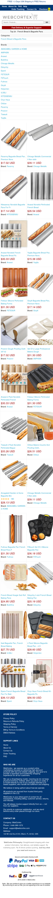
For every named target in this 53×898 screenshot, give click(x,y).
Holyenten (5, 89)
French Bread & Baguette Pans (13, 39)
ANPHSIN (5, 52)
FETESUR (5, 74)
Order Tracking (17, 9)
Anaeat (4, 56)
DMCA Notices (9, 732)
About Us (12, 6)
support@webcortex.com (19, 828)
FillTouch (4, 78)
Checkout (43, 9)
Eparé (3, 70)
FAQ (20, 6)
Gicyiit (3, 85)
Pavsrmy (4, 107)
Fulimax (4, 81)
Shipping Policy (9, 724)
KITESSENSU (6, 96)
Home (4, 6)
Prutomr (4, 110)
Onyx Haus (5, 99)
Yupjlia (3, 118)
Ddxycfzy (4, 67)
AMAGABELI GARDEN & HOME (14, 49)
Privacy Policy (9, 718)
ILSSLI (3, 92)
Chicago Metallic (7, 63)
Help (25, 6)
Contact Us (32, 9)
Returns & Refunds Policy (13, 721)
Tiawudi (4, 114)
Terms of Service (10, 727)
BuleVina (4, 59)
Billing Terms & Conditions (14, 729)
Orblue (3, 103)
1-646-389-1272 (16, 825)
